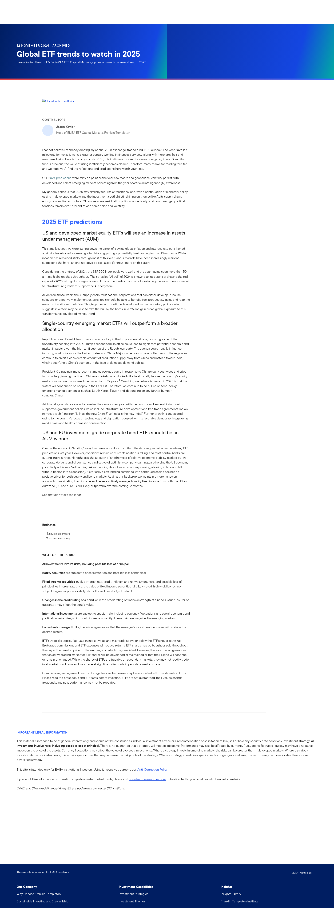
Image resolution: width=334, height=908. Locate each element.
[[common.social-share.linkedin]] (50, 693)
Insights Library (231, 894)
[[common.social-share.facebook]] (45, 693)
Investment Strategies (133, 894)
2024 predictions (59, 178)
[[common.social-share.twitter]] (56, 693)
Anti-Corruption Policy (152, 769)
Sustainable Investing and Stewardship (42, 901)
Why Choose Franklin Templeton (39, 894)
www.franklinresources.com (147, 779)
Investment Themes (132, 901)
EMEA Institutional (302, 873)
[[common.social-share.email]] (62, 693)
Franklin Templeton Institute (240, 901)
